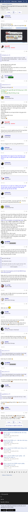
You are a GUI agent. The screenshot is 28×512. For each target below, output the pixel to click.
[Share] (24, 21)
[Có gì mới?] (23, 1)
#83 (26, 81)
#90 (26, 197)
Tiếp (19, 12)
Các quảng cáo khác (14, 435)
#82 (26, 51)
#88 (26, 167)
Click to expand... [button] (14, 266)
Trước (9, 12)
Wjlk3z (3, 9)
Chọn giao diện (5, 494)
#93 (26, 290)
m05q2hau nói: (5, 55)
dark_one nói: (5, 350)
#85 (26, 127)
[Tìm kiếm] (26, 1)
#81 (26, 21)
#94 (26, 303)
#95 (26, 317)
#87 (26, 152)
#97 (26, 347)
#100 (26, 412)
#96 (26, 333)
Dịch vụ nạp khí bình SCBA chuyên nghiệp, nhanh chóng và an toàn (14, 464)
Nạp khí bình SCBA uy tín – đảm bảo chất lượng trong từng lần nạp (15, 441)
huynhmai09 (6, 435)
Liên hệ (2, 499)
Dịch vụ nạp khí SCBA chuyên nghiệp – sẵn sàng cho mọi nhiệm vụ (14, 456)
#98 (26, 368)
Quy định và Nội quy (5, 502)
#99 (26, 390)
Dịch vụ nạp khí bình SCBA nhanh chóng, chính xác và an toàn (15, 448)
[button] (14, 496)
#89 (26, 182)
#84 (26, 102)
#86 (26, 140)
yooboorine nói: (5, 84)
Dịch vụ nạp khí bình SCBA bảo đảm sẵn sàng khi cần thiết (15, 433)
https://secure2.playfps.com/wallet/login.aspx (12, 220)
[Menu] (1, 1)
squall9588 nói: (5, 394)
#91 (26, 211)
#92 (26, 246)
